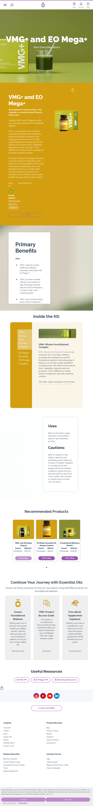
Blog (48, 728)
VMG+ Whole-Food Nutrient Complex (54, 352)
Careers (6, 731)
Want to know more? (9, 803)
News (5, 734)
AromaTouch (51, 743)
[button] (11, 191)
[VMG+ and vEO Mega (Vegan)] (23, 529)
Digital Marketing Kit (10, 771)
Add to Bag (46, 558)
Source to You (8, 746)
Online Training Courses (11, 762)
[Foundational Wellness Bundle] (69, 529)
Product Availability (53, 768)
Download (46, 651)
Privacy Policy (23, 803)
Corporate (7, 728)
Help (48, 759)
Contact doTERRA (46, 708)
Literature (49, 737)
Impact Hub (7, 737)
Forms (5, 768)
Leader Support (52, 762)
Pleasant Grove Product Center (57, 765)
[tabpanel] (23, 541)
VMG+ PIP (23, 680)
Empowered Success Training (13, 765)
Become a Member (10, 759)
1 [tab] (46, 567)
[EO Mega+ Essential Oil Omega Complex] (46, 529)
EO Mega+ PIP (42, 680)
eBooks (49, 734)
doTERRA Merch (9, 743)
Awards (6, 740)
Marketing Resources (67, 680)
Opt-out (68, 799)
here (51, 794)
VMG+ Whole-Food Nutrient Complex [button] (23, 339)
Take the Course (17, 651)
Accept (23, 799)
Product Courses (52, 731)
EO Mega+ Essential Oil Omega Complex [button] (24, 358)
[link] (74, 5)
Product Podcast (52, 740)
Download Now (75, 651)
